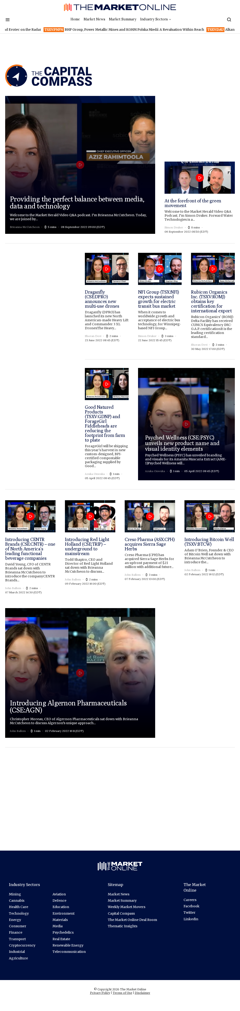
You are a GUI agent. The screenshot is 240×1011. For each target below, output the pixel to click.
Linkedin (191, 919)
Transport (17, 939)
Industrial (17, 952)
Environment (63, 913)
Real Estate (61, 939)
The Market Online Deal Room (132, 920)
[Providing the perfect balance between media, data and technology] (80, 165)
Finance (15, 932)
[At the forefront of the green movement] (200, 198)
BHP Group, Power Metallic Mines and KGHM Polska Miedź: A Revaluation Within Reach (99, 30)
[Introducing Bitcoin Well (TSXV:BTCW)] (209, 547)
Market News (94, 19)
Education (60, 907)
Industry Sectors (154, 19)
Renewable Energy (67, 945)
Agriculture (18, 958)
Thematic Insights (122, 926)
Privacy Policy (100, 993)
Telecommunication (69, 952)
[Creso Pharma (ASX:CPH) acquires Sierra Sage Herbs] (150, 547)
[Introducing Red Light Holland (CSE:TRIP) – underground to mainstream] (90, 547)
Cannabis (16, 900)
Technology (19, 913)
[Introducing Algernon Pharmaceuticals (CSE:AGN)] (80, 673)
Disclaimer (142, 993)
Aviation (59, 894)
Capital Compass (121, 913)
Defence (59, 900)
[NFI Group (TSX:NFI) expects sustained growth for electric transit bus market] (160, 302)
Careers (190, 900)
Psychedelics (63, 932)
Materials (60, 920)
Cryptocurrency (22, 945)
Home (75, 19)
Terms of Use (122, 993)
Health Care (18, 907)
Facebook (191, 906)
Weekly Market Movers (126, 907)
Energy (15, 920)
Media (57, 926)
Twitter (189, 912)
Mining (15, 894)
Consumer (17, 926)
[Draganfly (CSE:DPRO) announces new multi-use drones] (107, 302)
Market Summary (122, 19)
